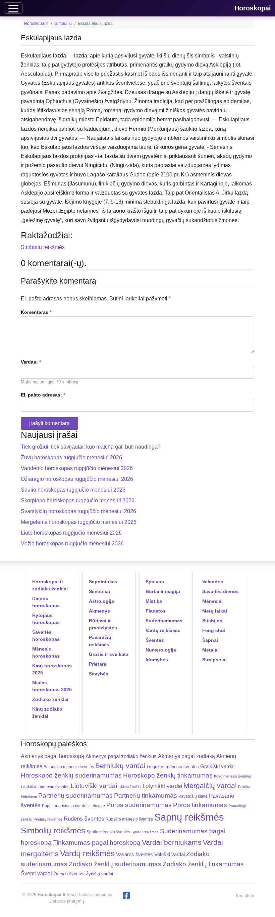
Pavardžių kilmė (193, 796)
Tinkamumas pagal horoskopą (97, 842)
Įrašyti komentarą (49, 423)
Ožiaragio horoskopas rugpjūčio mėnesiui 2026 (77, 479)
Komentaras (36, 312)
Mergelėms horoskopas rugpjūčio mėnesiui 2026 (78, 522)
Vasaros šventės (134, 854)
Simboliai (63, 23)
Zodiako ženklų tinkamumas (203, 864)
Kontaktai (245, 895)
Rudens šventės (84, 819)
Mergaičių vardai (210, 785)
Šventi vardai (36, 873)
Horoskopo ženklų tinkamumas (168, 775)
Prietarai (98, 664)
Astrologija (101, 601)
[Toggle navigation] (13, 8)
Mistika (154, 601)
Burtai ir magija (163, 591)
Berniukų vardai (120, 765)
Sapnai (210, 640)
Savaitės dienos (220, 591)
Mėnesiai (212, 601)
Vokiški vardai (169, 854)
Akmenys (99, 611)
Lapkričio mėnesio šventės (45, 786)
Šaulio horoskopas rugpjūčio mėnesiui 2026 (73, 490)
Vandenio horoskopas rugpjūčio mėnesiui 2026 (77, 468)
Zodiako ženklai (50, 699)
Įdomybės (157, 659)
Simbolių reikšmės (43, 247)
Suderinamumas (164, 620)
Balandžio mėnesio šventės (69, 766)
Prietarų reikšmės (48, 819)
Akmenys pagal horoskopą (52, 756)
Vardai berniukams (172, 842)
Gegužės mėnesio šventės (173, 766)
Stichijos (212, 620)
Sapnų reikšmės (189, 817)
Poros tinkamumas (200, 804)
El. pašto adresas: (43, 395)
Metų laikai (214, 611)
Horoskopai (252, 8)
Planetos (156, 611)
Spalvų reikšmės (145, 832)
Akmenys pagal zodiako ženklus (121, 756)
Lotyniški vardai (162, 786)
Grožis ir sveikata (108, 654)
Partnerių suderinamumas (75, 795)
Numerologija (161, 650)
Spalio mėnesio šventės (108, 832)
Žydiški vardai (99, 873)
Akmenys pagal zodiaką (186, 756)
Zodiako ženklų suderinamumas (115, 864)
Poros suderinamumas (139, 804)
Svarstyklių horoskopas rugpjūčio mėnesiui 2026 (78, 511)
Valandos (212, 581)
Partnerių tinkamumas (145, 795)
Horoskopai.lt (36, 23)
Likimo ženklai (129, 787)
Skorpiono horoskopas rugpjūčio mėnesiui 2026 (77, 500)
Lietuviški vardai (94, 785)
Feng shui (213, 630)
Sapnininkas (103, 581)
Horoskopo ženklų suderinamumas (71, 775)
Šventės (155, 640)
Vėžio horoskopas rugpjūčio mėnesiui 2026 (72, 543)
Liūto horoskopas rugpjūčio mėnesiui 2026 (71, 533)
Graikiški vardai (217, 766)
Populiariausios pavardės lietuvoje (73, 805)
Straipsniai (214, 659)
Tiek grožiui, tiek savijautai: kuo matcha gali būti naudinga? (91, 447)
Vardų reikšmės (163, 630)
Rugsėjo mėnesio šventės (129, 819)
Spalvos (155, 581)
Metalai (210, 650)
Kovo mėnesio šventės (232, 776)
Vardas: (31, 362)
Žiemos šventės (69, 874)
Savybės (98, 673)
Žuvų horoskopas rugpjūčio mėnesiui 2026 (71, 457)
